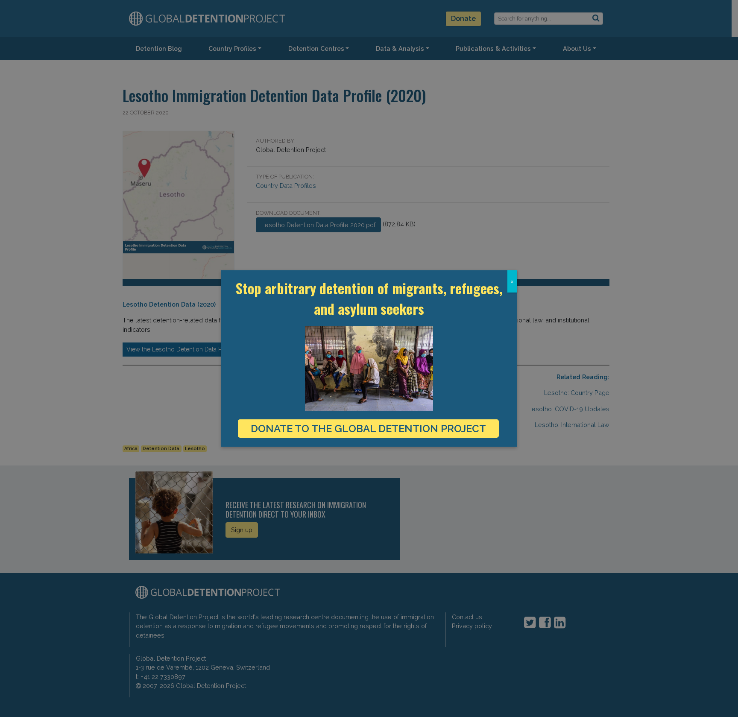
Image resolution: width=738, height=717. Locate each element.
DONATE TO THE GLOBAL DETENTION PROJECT (368, 428)
